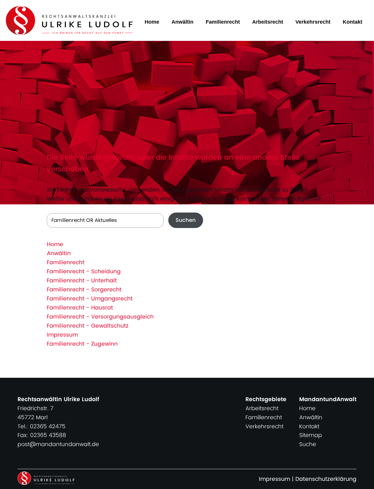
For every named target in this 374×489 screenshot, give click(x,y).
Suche (307, 444)
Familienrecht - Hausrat (80, 307)
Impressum (62, 335)
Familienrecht (223, 22)
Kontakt (352, 22)
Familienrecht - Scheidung (84, 271)
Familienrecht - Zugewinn (82, 344)
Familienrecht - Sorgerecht (84, 289)
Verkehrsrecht (312, 22)
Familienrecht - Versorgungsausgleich (100, 316)
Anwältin (182, 22)
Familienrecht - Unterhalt (82, 280)
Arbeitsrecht (267, 22)
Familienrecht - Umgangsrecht (90, 298)
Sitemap (310, 435)
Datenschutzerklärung (325, 479)
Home (152, 22)
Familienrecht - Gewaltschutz (88, 325)
